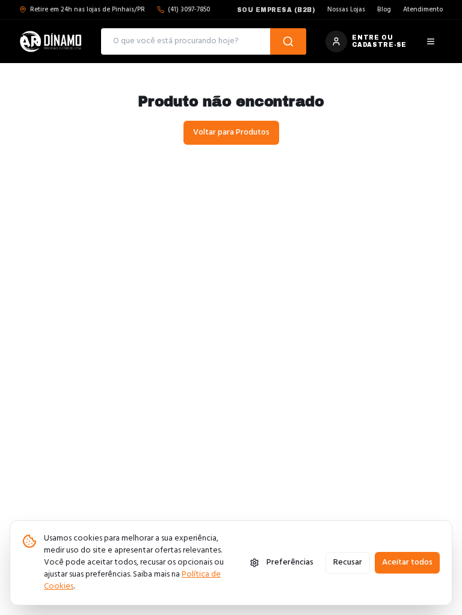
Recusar (347, 562)
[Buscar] (288, 41)
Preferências (289, 562)
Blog (384, 10)
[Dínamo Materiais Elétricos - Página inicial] (50, 41)
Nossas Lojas (346, 10)
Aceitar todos (407, 562)
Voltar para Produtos (231, 132)
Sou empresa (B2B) (276, 10)
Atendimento (423, 10)
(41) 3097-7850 (189, 10)
